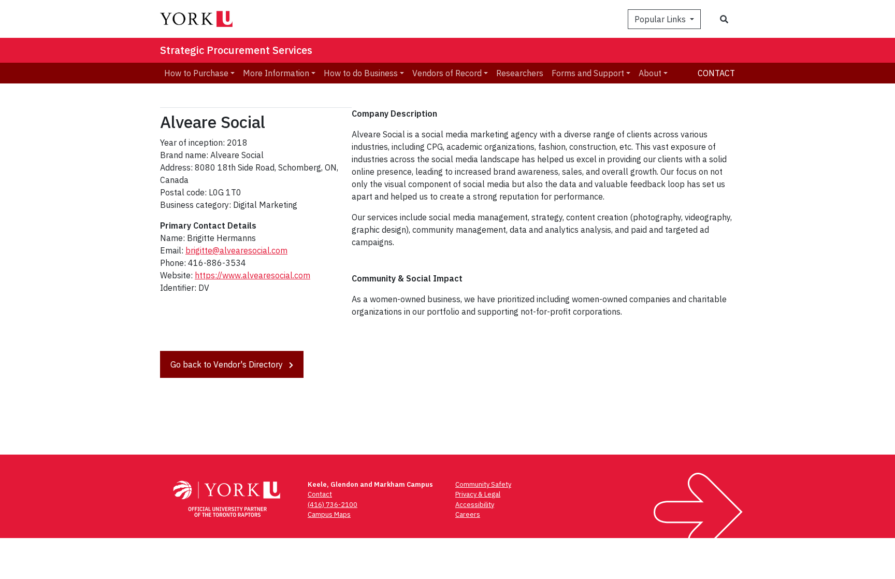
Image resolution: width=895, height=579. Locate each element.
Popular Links (661, 19)
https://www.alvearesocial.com (252, 275)
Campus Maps (329, 514)
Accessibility (474, 504)
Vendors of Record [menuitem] (447, 73)
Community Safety (483, 484)
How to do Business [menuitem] (361, 73)
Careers (467, 514)
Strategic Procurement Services (236, 50)
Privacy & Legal (477, 494)
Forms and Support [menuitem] (588, 73)
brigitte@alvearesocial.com (236, 250)
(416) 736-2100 (332, 504)
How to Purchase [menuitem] (196, 73)
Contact (716, 73)
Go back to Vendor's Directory (227, 364)
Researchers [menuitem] (519, 73)
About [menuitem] (650, 73)
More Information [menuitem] (276, 73)
